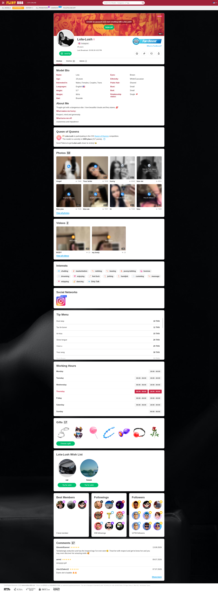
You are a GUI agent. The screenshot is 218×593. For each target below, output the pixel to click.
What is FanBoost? (154, 46)
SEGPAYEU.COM (55, 585)
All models (6, 8)
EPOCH (45, 585)
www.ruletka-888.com (28, 585)
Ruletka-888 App (69, 8)
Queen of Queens (101, 136)
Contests (54, 8)
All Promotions (42, 8)
